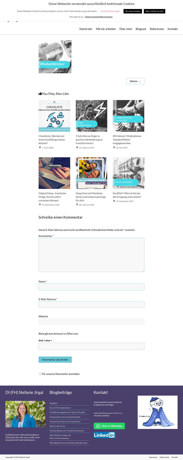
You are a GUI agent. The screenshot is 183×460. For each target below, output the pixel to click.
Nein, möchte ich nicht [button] (155, 11)
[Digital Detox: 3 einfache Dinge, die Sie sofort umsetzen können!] (54, 159)
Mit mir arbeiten (106, 28)
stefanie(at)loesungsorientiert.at (108, 413)
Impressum (153, 457)
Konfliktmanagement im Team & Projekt (67, 412)
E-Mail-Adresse (48, 299)
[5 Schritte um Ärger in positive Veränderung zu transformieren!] (91, 102)
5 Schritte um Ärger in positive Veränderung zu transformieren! (89, 139)
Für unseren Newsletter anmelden (61, 373)
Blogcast (141, 28)
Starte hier (85, 28)
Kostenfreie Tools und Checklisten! (65, 421)
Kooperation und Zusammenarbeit (65, 417)
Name (43, 281)
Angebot (53, 403)
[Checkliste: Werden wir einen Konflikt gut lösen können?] (54, 102)
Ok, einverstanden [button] (132, 11)
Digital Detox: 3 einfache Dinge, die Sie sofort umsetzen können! (52, 197)
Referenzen (157, 28)
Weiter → (135, 81)
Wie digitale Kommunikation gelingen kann (69, 443)
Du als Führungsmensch (60, 407)
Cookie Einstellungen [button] (110, 11)
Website (43, 316)
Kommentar (46, 235)
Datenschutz (164, 457)
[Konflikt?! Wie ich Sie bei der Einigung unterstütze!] (128, 159)
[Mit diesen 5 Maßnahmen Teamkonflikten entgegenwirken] (128, 102)
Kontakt (173, 28)
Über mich (125, 28)
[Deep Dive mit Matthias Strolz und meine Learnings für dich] (91, 159)
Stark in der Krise (57, 426)
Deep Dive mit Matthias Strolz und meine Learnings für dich (91, 197)
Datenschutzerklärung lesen (99, 16)
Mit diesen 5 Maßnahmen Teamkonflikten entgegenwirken (127, 139)
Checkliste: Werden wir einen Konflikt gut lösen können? (52, 139)
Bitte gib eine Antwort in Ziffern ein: (59, 333)
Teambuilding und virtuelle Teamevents (67, 430)
